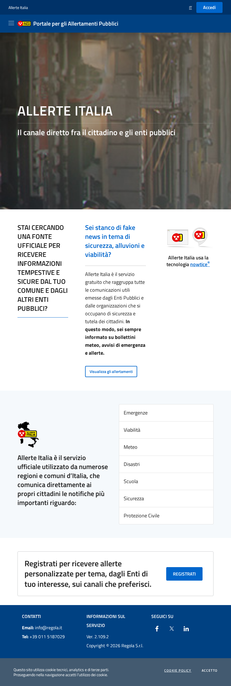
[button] (190, 7)
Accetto (209, 670)
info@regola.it (42, 627)
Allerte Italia (18, 7)
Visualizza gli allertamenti (111, 371)
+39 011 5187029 (43, 636)
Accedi (209, 7)
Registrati (184, 573)
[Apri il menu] (11, 23)
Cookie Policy (178, 670)
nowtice (200, 264)
